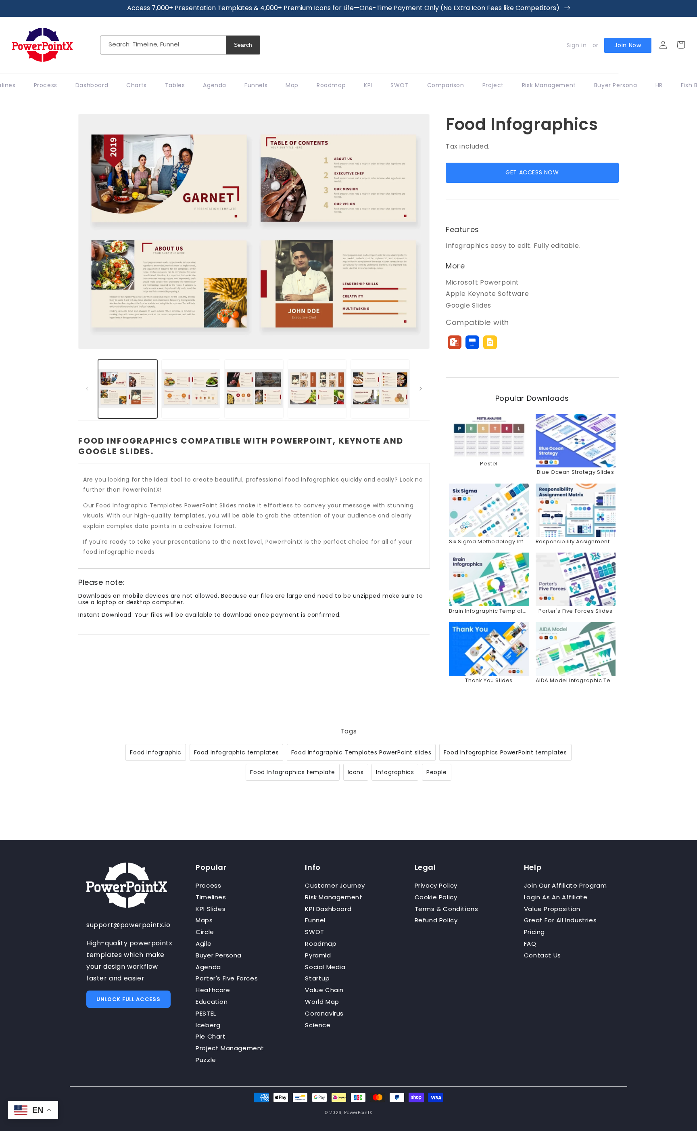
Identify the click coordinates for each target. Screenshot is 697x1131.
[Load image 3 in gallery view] (254, 389)
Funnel (315, 920)
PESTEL (206, 1013)
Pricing (534, 932)
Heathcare (213, 990)
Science (317, 1025)
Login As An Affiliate (556, 897)
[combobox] (162, 45)
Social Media (325, 967)
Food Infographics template (292, 772)
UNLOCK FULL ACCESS (128, 999)
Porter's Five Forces (227, 978)
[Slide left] (87, 389)
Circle (205, 932)
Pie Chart (210, 1036)
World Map (322, 1001)
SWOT (314, 932)
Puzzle (206, 1060)
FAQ (530, 943)
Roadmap (320, 943)
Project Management (230, 1048)
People (436, 772)
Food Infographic (156, 752)
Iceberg (208, 1025)
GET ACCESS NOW (532, 172)
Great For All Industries (560, 920)
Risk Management (333, 897)
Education (211, 1001)
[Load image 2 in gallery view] (191, 389)
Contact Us (542, 955)
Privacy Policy (436, 885)
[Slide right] (421, 389)
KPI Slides (210, 909)
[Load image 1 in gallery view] (127, 389)
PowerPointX (358, 1113)
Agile (203, 943)
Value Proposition (552, 909)
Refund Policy (436, 920)
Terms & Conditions (446, 909)
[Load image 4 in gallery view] (317, 389)
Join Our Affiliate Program (565, 885)
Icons (356, 772)
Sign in (576, 45)
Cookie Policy (436, 897)
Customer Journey (335, 885)
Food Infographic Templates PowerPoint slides (361, 752)
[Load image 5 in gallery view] (380, 389)
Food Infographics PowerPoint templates (505, 752)
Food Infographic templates (236, 752)
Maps (204, 920)
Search (243, 45)
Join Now (627, 45)
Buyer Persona (219, 955)
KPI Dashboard (328, 909)
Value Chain (324, 990)
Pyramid (318, 955)
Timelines (211, 897)
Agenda (208, 967)
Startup (317, 978)
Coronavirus (324, 1013)
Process (208, 885)
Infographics (395, 772)
